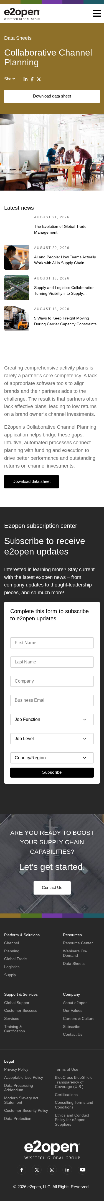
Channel (11, 943)
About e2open (75, 1002)
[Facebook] (32, 79)
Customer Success (20, 1010)
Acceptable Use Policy (23, 1077)
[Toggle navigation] (97, 14)
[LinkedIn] (25, 79)
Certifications (66, 1094)
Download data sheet (52, 96)
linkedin (67, 1170)
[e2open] (22, 13)
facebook (21, 1170)
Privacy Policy (16, 1069)
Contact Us (52, 887)
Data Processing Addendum (18, 1087)
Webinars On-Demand (75, 953)
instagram (52, 1170)
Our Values (72, 1010)
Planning (11, 951)
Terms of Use (66, 1069)
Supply (10, 975)
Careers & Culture (79, 1018)
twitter (37, 1170)
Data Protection (17, 1118)
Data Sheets (74, 963)
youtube (82, 1170)
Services (11, 1018)
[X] (39, 79)
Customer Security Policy (26, 1110)
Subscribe (52, 772)
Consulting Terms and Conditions (74, 1104)
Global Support (17, 1002)
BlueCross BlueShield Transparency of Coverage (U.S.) (74, 1082)
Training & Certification (14, 1028)
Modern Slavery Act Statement (21, 1100)
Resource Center (78, 943)
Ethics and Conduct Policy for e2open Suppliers (72, 1120)
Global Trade (15, 959)
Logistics (11, 967)
